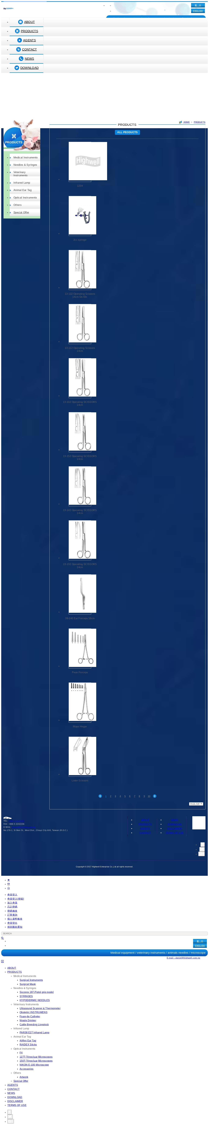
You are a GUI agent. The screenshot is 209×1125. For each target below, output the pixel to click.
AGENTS (29, 40)
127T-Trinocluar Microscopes (36, 1057)
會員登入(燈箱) (15, 898)
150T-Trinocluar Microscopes (36, 1061)
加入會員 (12, 902)
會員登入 (12, 894)
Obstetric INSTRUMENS (33, 1012)
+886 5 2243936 (16, 821)
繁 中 (198, 5)
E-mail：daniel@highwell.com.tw (183, 958)
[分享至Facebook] (202, 844)
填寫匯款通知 (14, 927)
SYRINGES (26, 996)
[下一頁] (154, 796)
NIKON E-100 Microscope (34, 1064)
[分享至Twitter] (202, 849)
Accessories (27, 1069)
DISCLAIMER (174, 828)
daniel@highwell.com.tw (23, 827)
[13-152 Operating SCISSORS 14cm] (80, 432)
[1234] (80, 162)
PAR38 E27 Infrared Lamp (34, 1032)
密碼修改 (12, 911)
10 (149, 796)
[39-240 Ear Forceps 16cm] (80, 594)
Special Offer (21, 212)
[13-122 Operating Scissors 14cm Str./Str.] (80, 270)
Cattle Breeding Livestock (34, 1024)
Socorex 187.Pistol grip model (37, 992)
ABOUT (29, 22)
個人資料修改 (14, 919)
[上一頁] (100, 796)
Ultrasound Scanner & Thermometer (40, 1008)
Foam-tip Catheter (30, 1016)
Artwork (24, 1077)
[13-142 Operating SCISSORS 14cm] (80, 486)
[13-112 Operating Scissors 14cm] (80, 324)
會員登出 (12, 923)
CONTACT (29, 49)
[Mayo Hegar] (80, 702)
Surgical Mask (28, 984)
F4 (21, 1052)
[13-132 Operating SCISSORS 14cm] (80, 540)
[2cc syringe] (80, 216)
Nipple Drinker (28, 1020)
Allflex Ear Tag (28, 1040)
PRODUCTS (29, 31)
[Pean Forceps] (80, 648)
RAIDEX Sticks (28, 1044)
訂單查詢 (12, 915)
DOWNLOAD (29, 67)
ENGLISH (198, 11)
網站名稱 (8, 8)
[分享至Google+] (201, 854)
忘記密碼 (12, 906)
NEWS (29, 58)
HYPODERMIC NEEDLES (35, 1000)
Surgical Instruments (31, 980)
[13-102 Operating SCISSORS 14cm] (80, 378)
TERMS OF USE (174, 832)
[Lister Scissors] (80, 757)
